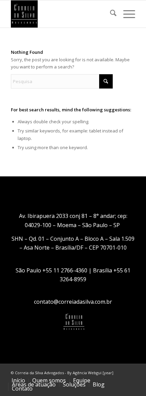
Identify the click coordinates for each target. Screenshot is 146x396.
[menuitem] (109, 14)
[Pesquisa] (109, 14)
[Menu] (125, 14)
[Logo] (60, 14)
